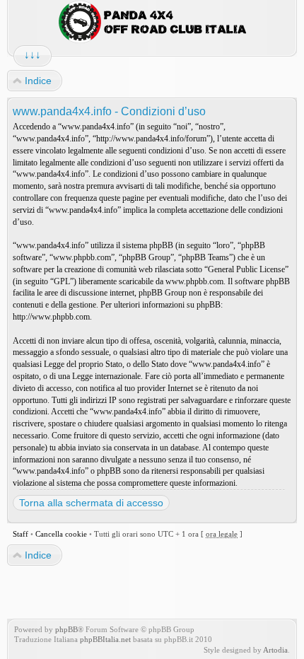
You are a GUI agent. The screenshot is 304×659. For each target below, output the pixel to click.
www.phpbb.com (194, 281)
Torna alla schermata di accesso (91, 502)
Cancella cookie (61, 534)
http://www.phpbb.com (51, 317)
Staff (20, 534)
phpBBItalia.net (105, 639)
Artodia (275, 650)
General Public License (246, 269)
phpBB (66, 629)
